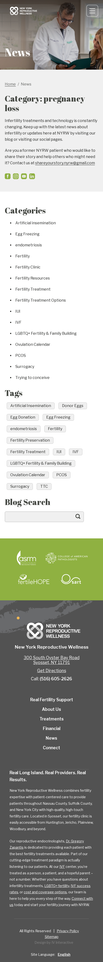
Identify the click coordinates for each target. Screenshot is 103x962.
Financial (51, 728)
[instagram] (16, 176)
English (64, 954)
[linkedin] (32, 176)
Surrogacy (24, 366)
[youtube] (24, 176)
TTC (44, 486)
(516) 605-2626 (56, 678)
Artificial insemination (35, 223)
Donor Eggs (72, 405)
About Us (51, 709)
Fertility (22, 256)
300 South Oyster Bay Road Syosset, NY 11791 (52, 660)
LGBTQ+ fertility (56, 886)
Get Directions (51, 670)
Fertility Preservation (30, 440)
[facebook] (8, 176)
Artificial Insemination (30, 405)
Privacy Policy (68, 931)
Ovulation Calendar (32, 344)
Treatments (52, 718)
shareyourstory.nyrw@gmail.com (65, 163)
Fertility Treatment (33, 289)
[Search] (82, 519)
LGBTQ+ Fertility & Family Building (46, 333)
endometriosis (28, 245)
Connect (71, 11)
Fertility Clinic (27, 267)
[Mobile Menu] (92, 11)
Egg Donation (22, 417)
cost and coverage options (45, 892)
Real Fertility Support (51, 699)
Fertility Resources (32, 278)
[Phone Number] (78, 11)
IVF (18, 322)
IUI (17, 311)
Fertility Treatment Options (40, 300)
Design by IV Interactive (53, 942)
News (51, 738)
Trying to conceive (32, 377)
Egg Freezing (27, 234)
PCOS (20, 355)
